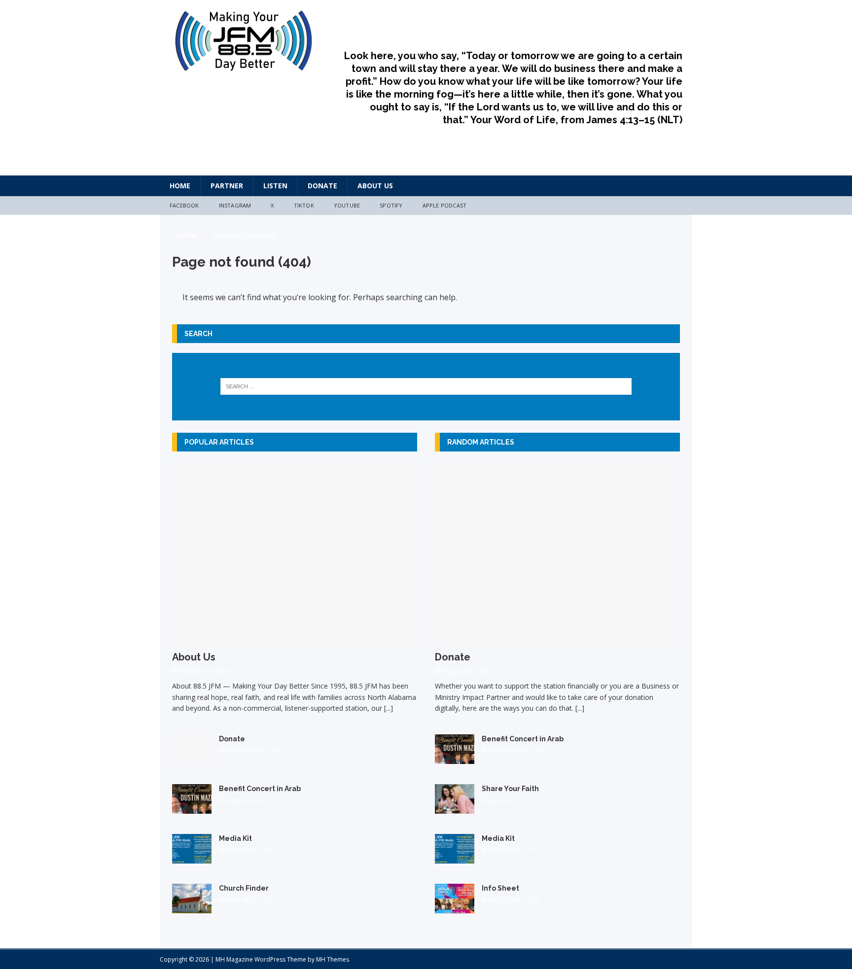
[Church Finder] (192, 907)
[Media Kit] (192, 857)
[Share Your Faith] (454, 807)
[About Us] (294, 639)
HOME (180, 185)
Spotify (391, 205)
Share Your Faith (510, 789)
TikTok (304, 205)
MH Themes (332, 959)
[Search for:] (426, 386)
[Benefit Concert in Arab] (192, 807)
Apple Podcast (445, 205)
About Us (375, 185)
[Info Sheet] (454, 907)
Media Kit (235, 838)
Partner (227, 185)
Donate (322, 185)
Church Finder (244, 888)
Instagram (235, 205)
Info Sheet (500, 888)
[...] (388, 708)
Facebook (184, 205)
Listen (275, 185)
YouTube (347, 205)
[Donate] (192, 757)
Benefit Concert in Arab (260, 789)
